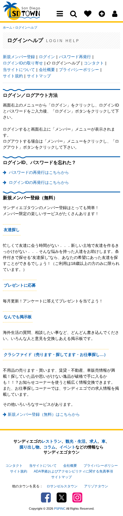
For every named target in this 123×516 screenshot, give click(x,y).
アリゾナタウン (96, 486)
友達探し (12, 229)
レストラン (51, 441)
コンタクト (94, 63)
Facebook (46, 498)
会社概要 (47, 69)
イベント (67, 447)
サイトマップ (39, 76)
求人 (94, 441)
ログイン (47, 56)
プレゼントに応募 (20, 285)
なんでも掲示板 (18, 316)
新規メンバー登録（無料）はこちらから (44, 414)
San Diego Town (28, 15)
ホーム (7, 27)
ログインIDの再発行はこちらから (38, 182)
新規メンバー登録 (19, 56)
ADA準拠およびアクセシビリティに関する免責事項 (73, 471)
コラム (49, 447)
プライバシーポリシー (79, 69)
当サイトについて (19, 69)
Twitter (62, 498)
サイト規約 (13, 76)
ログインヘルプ (26, 27)
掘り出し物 (29, 447)
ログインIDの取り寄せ (23, 63)
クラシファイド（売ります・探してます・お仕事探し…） (56, 354)
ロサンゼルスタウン (62, 486)
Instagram (77, 498)
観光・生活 (76, 441)
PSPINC (60, 508)
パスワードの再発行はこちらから (38, 172)
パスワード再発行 (75, 56)
